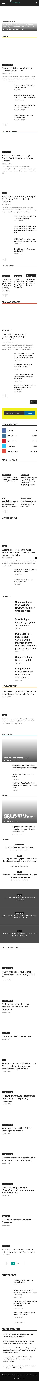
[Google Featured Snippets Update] (7, 660)
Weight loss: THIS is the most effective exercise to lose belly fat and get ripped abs (18, 552)
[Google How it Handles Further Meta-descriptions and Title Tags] (6, 767)
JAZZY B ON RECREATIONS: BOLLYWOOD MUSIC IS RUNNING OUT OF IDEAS (19, 817)
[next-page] (6, 125)
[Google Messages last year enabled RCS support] (7, 367)
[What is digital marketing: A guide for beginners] (7, 622)
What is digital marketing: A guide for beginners (25, 622)
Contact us (33, 1375)
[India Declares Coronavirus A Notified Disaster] (7, 1282)
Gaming (19, 895)
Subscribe (30, 413)
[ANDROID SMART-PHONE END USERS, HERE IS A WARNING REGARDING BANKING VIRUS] (7, 356)
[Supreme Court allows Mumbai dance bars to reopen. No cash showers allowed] (6, 829)
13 (8, 1263)
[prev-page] (3, 125)
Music (4, 498)
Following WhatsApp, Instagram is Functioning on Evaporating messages (18, 1098)
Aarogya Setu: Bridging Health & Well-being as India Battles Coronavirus (24, 387)
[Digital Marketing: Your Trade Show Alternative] (7, 118)
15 (18, 1263)
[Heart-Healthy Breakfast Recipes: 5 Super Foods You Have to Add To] (19, 707)
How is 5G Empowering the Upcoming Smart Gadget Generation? (15, 336)
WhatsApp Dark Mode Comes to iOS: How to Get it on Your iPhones (18, 1250)
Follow (34, 436)
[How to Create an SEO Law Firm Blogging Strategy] (7, 88)
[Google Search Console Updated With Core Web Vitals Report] (7, 671)
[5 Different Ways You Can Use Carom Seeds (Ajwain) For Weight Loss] (6, 785)
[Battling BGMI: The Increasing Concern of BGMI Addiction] (19, 916)
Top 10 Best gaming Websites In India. (20, 847)
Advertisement (16, 1375)
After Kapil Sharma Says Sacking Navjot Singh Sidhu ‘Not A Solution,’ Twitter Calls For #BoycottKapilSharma (29, 481)
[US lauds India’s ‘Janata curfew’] (19, 1025)
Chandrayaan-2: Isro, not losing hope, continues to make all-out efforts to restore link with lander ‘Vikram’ (19, 1350)
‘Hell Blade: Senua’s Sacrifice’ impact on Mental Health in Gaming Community (25, 1292)
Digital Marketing (9, 21)
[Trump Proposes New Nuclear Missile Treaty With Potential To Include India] (19, 273)
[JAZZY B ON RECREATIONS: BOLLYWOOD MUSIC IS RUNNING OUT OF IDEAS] (19, 811)
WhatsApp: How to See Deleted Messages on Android (17, 1129)
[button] (3, 3)
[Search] (36, 3)
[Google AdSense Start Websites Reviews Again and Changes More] (7, 604)
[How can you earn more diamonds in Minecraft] (19, 898)
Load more (18, 1322)
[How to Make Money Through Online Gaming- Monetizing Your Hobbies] (19, 144)
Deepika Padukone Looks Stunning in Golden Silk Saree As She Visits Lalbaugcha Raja (17, 1359)
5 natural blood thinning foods (16, 758)
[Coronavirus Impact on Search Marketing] (19, 1208)
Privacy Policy (6, 1375)
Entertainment (6, 152)
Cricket (19, 855)
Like (36, 430)
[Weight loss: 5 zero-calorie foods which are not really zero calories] (7, 241)
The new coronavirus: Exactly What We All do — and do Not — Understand (25, 1303)
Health (4, 193)
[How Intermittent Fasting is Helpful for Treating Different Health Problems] (19, 185)
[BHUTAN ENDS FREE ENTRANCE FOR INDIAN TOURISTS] (7, 1315)
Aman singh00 (14, 850)
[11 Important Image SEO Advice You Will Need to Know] (7, 108)
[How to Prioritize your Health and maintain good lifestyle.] (7, 219)
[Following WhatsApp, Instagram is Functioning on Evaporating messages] (19, 1084)
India (4, 1060)
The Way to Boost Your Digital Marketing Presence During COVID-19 (19, 974)
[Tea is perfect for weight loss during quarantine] (7, 582)
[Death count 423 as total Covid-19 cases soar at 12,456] (7, 572)
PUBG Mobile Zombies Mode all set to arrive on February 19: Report (10, 479)
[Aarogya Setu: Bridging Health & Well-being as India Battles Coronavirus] (7, 387)
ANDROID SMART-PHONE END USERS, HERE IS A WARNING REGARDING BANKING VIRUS (24, 356)
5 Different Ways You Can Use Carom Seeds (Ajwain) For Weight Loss (24, 785)
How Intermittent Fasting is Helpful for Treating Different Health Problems (19, 199)
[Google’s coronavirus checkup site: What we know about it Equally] (19, 1146)
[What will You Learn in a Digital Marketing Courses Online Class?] (7, 98)
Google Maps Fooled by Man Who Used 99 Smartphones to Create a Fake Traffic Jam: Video (7, 285)
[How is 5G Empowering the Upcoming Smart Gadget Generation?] (19, 318)
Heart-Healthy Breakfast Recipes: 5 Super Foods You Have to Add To (19, 692)
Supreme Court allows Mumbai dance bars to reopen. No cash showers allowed (23, 829)
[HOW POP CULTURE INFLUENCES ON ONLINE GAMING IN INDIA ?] (19, 934)
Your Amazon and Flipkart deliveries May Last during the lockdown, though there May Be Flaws (19, 1066)
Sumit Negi (6, 1334)
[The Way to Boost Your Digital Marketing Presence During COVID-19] (19, 960)
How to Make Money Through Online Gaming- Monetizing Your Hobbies (17, 158)
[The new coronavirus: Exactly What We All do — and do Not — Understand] (7, 1304)
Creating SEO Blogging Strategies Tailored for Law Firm (18, 69)
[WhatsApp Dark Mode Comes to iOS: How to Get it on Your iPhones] (19, 1238)
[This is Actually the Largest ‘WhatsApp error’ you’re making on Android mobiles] (19, 1176)
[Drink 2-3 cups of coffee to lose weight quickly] (7, 251)
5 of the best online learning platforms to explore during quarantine (15, 1007)
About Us (25, 1375)
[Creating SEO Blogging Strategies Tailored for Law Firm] (19, 53)
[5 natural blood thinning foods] (19, 750)
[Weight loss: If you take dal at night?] (6, 776)
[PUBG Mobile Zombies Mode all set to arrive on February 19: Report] (10, 470)
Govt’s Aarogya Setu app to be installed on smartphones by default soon (24, 377)
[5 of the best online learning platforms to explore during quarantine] (19, 993)
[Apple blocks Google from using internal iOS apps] (31, 273)
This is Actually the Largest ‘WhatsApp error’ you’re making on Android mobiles (18, 1190)
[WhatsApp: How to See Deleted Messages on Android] (19, 1117)
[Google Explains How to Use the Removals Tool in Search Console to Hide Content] (29, 493)
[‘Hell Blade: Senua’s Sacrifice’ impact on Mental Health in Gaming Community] (7, 1293)
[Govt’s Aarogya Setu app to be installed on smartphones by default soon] (7, 377)
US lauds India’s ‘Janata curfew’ (17, 1036)
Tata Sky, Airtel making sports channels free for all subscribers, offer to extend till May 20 (19, 861)
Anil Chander (7, 29)
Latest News (6, 276)
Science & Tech (7, 330)
